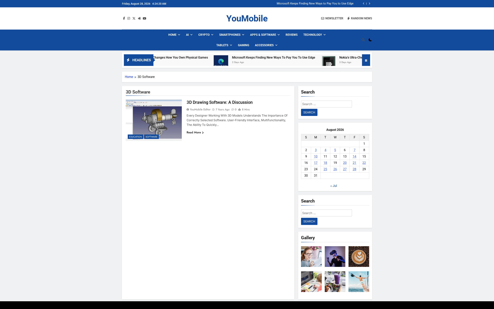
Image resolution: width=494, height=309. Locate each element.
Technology (312, 35)
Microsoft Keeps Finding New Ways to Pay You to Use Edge (315, 3)
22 (364, 163)
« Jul (333, 186)
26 (335, 169)
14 (354, 156)
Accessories (264, 45)
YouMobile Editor (200, 109)
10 (315, 156)
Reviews (292, 35)
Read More (194, 132)
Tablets (222, 45)
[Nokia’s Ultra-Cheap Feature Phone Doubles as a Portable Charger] (314, 62)
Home (172, 35)
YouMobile (247, 18)
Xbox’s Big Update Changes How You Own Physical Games (153, 57)
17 (315, 163)
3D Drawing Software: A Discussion (220, 102)
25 (325, 169)
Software (151, 137)
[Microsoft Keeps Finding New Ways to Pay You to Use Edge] (207, 62)
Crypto (204, 35)
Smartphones (229, 35)
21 (354, 163)
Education (135, 137)
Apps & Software (263, 35)
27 (345, 169)
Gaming (243, 45)
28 (354, 169)
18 (325, 163)
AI (187, 35)
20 (345, 163)
